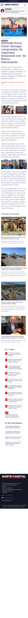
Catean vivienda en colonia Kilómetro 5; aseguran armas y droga (15, 380)
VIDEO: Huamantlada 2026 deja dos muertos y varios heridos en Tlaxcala (14, 361)
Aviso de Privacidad (6, 500)
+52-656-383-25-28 (7, 495)
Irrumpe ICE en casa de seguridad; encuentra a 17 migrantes (14, 354)
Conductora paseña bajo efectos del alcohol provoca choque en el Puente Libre (12, 416)
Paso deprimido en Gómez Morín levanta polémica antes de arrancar (15, 394)
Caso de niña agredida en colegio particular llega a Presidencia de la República (15, 367)
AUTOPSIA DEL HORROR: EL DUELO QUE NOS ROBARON (12, 427)
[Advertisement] (13, 460)
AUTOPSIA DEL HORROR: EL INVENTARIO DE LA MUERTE (12, 432)
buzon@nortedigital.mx (9, 497)
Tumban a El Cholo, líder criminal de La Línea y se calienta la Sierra (14, 374)
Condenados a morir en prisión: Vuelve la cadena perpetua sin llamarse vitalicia (13, 443)
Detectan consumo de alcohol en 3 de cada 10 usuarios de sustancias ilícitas (15, 400)
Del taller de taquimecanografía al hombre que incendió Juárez (13, 437)
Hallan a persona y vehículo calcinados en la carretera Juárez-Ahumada (15, 407)
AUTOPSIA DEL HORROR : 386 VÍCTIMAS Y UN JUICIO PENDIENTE (15, 387)
